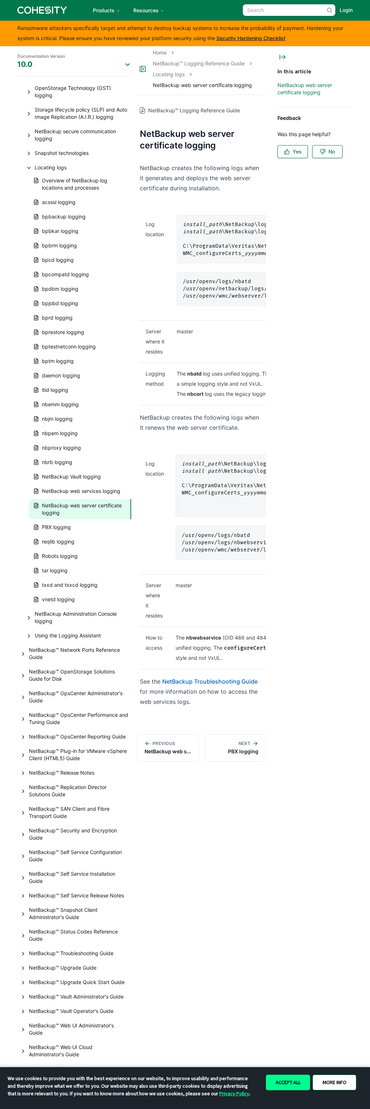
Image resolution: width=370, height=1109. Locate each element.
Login (346, 10)
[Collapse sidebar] (143, 69)
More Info (335, 1082)
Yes (297, 151)
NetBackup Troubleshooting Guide (210, 681)
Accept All (288, 1082)
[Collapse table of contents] (283, 57)
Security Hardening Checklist (250, 38)
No (331, 151)
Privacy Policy (234, 1093)
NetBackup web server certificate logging (305, 88)
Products (104, 10)
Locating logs (169, 74)
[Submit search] (329, 10)
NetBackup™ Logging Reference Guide (199, 63)
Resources (146, 10)
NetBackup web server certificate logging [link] (202, 85)
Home (160, 52)
